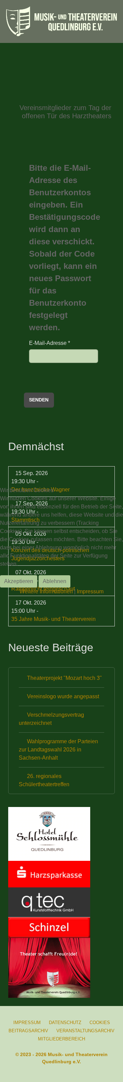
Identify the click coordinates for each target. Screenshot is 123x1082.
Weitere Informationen (46, 591)
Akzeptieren (18, 581)
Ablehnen (54, 581)
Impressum (90, 591)
